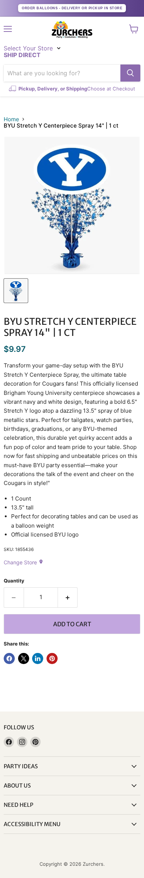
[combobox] (62, 73)
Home (11, 119)
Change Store (24, 562)
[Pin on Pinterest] (52, 658)
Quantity (14, 581)
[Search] (130, 73)
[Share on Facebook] (9, 658)
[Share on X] (23, 658)
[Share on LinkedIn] (37, 658)
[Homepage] (72, 29)
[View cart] (134, 29)
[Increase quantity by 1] (68, 597)
